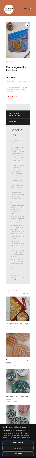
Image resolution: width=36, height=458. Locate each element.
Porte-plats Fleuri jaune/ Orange (17, 323)
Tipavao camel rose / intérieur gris (17, 360)
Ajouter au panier (13, 329)
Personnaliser (18, 448)
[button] (25, 9)
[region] (18, 441)
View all (25, 293)
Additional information (14, 114)
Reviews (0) (14, 121)
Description (14, 107)
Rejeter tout (18, 454)
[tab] (18, 107)
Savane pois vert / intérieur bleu (17, 396)
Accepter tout (18, 443)
